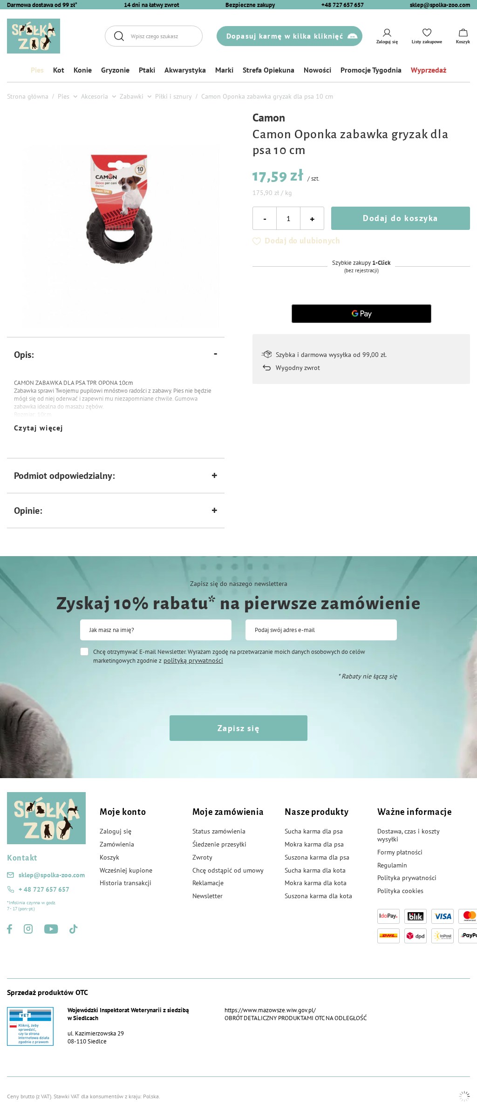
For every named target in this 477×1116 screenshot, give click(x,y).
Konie (83, 69)
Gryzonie (115, 69)
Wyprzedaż (428, 69)
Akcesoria (94, 96)
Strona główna (27, 96)
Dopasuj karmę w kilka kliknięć (284, 35)
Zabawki (131, 96)
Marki (224, 69)
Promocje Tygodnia (371, 69)
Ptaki (147, 69)
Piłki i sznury (173, 96)
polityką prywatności (193, 660)
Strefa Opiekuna (268, 69)
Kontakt (22, 858)
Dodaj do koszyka (400, 218)
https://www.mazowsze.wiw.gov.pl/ (270, 1010)
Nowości (317, 69)
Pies (37, 69)
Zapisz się (238, 728)
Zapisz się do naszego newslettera (238, 583)
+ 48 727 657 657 (44, 889)
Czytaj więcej (38, 427)
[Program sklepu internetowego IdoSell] (464, 1096)
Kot (58, 69)
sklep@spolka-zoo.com (440, 5)
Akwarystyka (185, 69)
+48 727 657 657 (342, 5)
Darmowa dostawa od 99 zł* (42, 5)
